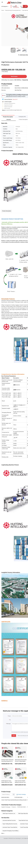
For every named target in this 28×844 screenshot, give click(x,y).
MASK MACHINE (5, 797)
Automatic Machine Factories (9, 820)
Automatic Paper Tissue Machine (10, 827)
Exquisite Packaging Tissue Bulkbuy (10, 830)
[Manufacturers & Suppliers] (14, 2)
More (2, 833)
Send (14, 735)
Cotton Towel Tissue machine (7, 800)
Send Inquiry (14, 76)
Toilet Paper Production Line (9, 813)
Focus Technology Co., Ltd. (18, 838)
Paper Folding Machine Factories (10, 823)
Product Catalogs (22, 794)
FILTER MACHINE (18, 797)
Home (2, 10)
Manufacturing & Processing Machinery (13, 10)
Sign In (3, 110)
